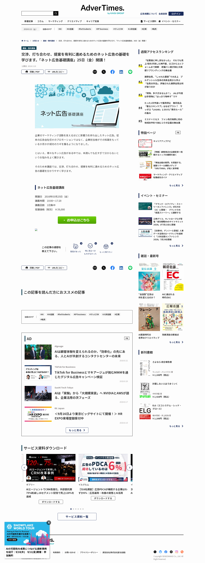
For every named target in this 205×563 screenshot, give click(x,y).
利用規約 (56, 552)
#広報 (144, 29)
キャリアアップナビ (162, 141)
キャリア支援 (92, 21)
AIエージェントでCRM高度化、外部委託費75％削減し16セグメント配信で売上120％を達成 (50, 492)
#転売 (154, 29)
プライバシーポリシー (89, 552)
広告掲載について (148, 13)
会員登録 (163, 13)
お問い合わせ (70, 552)
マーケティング (55, 21)
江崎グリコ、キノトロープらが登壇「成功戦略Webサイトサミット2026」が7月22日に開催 (168, 221)
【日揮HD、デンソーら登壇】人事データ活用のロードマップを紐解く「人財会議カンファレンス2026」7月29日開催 (168, 235)
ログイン (176, 13)
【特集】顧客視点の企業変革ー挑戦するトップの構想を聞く (168, 153)
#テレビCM (118, 29)
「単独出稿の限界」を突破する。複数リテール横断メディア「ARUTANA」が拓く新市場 (168, 165)
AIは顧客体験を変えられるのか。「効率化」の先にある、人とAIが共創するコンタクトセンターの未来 (90, 353)
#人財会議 (132, 29)
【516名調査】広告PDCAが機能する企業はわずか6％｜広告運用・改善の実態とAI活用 (102, 491)
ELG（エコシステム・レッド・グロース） (166, 407)
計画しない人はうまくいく (165, 383)
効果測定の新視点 (170, 334)
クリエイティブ (74, 21)
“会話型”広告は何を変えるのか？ (147, 296)
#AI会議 (70, 29)
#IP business (102, 29)
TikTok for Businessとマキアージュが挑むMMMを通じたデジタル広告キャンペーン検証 (91, 374)
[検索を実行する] (55, 13)
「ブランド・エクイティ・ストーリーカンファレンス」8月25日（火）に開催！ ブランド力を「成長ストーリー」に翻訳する (167, 208)
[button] (95, 72)
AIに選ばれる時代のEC (168, 296)
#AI (60, 29)
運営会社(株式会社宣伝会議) (114, 552)
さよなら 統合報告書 (162, 361)
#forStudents (85, 29)
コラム (40, 21)
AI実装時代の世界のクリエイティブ (149, 336)
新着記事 (28, 21)
